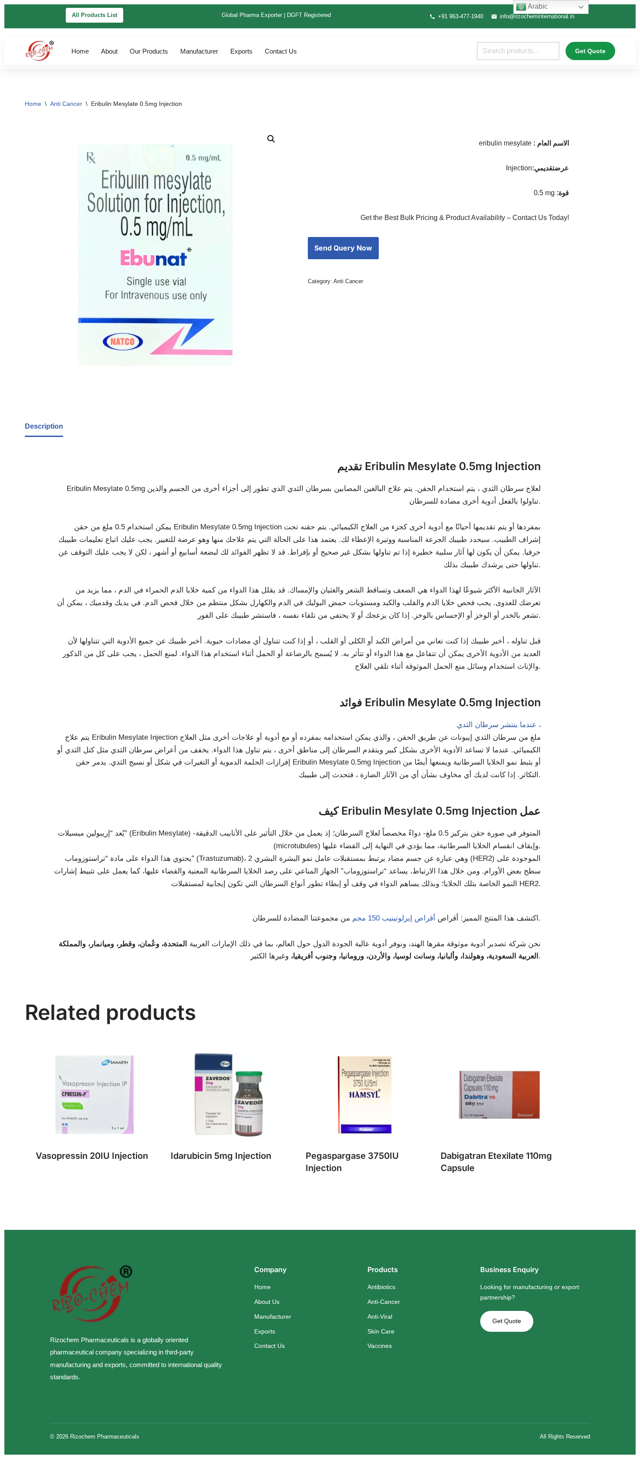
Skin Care (380, 1331)
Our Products (149, 51)
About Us (267, 1301)
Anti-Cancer (383, 1301)
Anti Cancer (66, 103)
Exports (241, 51)
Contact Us (281, 51)
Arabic (537, 6)
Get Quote (590, 50)
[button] (271, 139)
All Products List (94, 15)
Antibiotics (381, 1286)
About (109, 51)
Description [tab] (44, 426)
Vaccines (379, 1345)
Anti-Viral (379, 1316)
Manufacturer (199, 51)
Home (80, 51)
